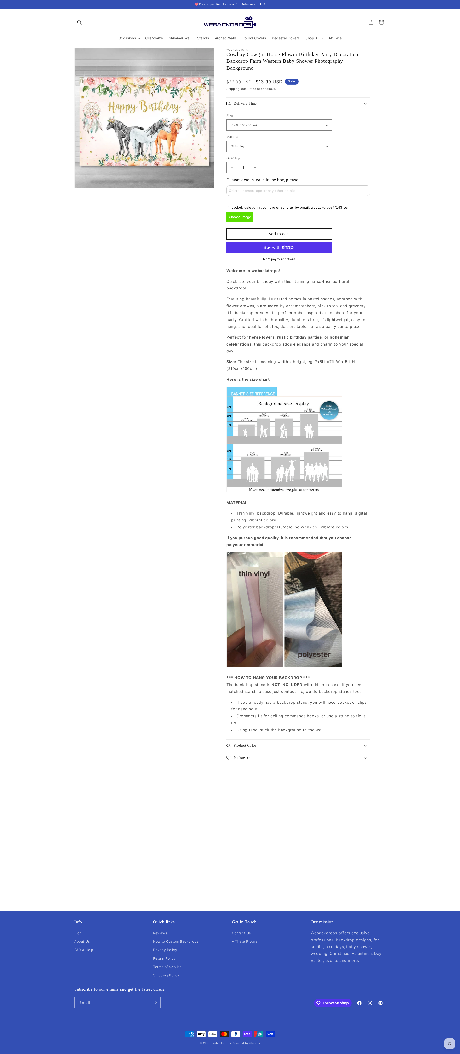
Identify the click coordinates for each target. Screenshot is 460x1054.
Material (232, 137)
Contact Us (241, 933)
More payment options (279, 259)
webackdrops (221, 1043)
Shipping (233, 89)
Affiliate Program (246, 941)
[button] (79, 22)
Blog (78, 933)
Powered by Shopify (246, 1043)
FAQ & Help (83, 950)
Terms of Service (167, 967)
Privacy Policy (165, 950)
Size (229, 116)
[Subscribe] (155, 1002)
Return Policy (164, 958)
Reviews (160, 933)
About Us (82, 941)
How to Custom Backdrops (175, 941)
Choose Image (240, 217)
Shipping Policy (166, 975)
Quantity (233, 158)
